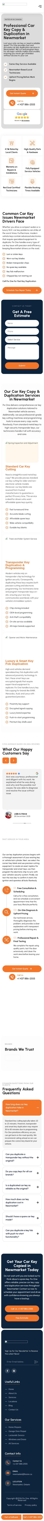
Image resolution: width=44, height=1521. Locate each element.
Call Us (20, 101)
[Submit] (36, 1362)
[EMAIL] (8, 1473)
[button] (22, 117)
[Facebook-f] (7, 1370)
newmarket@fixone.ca (22, 1474)
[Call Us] (12, 103)
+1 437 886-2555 (20, 1464)
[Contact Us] (8, 1463)
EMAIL (15, 1471)
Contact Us (17, 1461)
